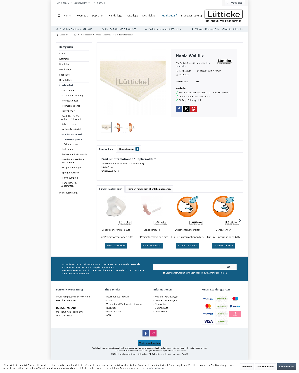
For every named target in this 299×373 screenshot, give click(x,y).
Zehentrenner (223, 229)
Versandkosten (145, 348)
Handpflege (65, 69)
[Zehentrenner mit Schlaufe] (116, 206)
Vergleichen (184, 70)
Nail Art (63, 53)
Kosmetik (64, 58)
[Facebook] (179, 109)
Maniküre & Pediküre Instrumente (72, 161)
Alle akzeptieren (265, 366)
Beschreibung (106, 148)
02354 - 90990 (66, 308)
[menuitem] (235, 3)
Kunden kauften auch (110, 188)
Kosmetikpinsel (69, 100)
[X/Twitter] (186, 109)
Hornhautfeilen (69, 177)
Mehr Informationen (153, 368)
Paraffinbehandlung (72, 95)
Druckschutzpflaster (73, 139)
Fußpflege (64, 74)
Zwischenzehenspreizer (187, 229)
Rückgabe (111, 307)
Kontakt (110, 300)
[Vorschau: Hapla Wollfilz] (106, 127)
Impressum (161, 311)
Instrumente (68, 149)
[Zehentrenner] (223, 206)
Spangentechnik (70, 172)
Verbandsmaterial (71, 129)
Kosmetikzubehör (70, 105)
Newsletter (160, 304)
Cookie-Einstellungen (166, 300)
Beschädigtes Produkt (117, 296)
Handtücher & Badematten (69, 184)
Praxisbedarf (66, 85)
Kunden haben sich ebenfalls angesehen (149, 188)
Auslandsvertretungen (166, 296)
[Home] (59, 15)
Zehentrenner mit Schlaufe (116, 229)
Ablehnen (247, 366)
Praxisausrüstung (68, 192)
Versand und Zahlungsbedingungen (125, 304)
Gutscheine (67, 90)
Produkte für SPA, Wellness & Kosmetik (72, 117)
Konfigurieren (286, 366)
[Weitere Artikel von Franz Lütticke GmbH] (224, 61)
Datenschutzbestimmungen (182, 272)
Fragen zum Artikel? (210, 70)
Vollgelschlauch (152, 229)
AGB (108, 315)
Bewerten (184, 74)
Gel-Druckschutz (70, 144)
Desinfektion (65, 79)
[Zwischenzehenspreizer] (187, 206)
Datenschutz (161, 307)
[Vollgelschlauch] (152, 206)
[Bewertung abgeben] (196, 60)
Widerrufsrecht (114, 311)
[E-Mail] (193, 109)
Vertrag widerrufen (149, 343)
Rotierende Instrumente (74, 154)
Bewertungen (128, 148)
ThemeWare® (182, 354)
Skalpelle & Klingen (71, 167)
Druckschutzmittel (71, 134)
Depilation (64, 64)
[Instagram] (153, 333)
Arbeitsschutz (68, 124)
